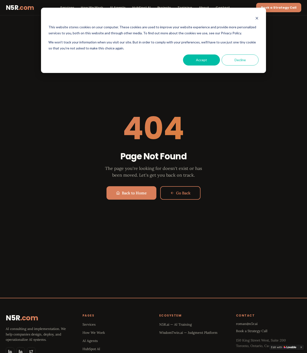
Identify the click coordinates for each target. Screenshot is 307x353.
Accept (201, 60)
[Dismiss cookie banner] (257, 18)
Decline (240, 60)
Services (89, 324)
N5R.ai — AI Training (175, 324)
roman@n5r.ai (247, 324)
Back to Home (134, 193)
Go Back (183, 193)
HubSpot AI (91, 349)
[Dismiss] (301, 347)
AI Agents (90, 341)
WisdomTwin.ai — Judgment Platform (188, 332)
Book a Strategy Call (278, 7)
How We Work (94, 332)
